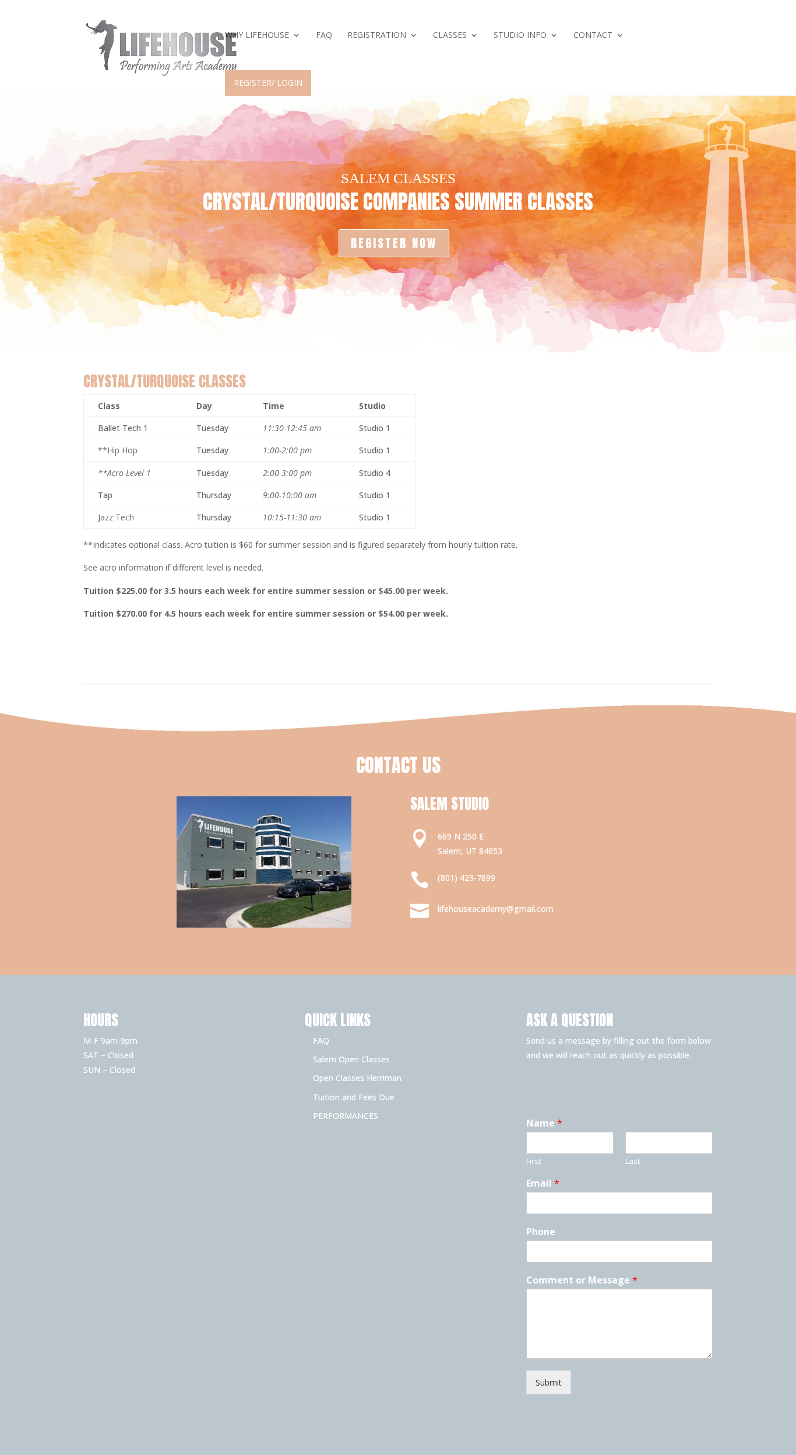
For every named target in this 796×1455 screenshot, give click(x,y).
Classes (450, 35)
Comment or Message (581, 1280)
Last (632, 1161)
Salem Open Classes (351, 1059)
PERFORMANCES (345, 1115)
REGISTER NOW (394, 243)
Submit (549, 1382)
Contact (592, 35)
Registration (376, 35)
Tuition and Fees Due (354, 1097)
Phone (540, 1232)
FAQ (324, 35)
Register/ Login (268, 82)
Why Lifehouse (257, 35)
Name (544, 1123)
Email (542, 1183)
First (533, 1161)
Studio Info (520, 35)
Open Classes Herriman (357, 1077)
